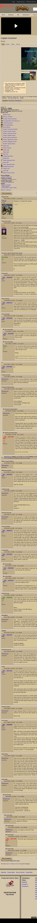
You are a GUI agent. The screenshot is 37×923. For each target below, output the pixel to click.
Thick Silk (5, 170)
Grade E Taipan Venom (9, 143)
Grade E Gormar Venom (9, 131)
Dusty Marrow (6, 127)
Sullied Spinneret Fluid (9, 160)
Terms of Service (20, 872)
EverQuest (11, 100)
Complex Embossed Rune (10, 118)
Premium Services (31, 1)
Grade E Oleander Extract (10, 141)
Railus (33, 71)
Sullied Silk (6, 158)
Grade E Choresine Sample (10, 129)
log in (7, 863)
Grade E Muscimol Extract (10, 137)
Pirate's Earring (7, 148)
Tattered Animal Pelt (8, 166)
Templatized (18, 100)
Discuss (18, 44)
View (3, 44)
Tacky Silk (6, 162)
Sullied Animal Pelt (8, 156)
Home (3, 14)
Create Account (21, 1)
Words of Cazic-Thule (8, 172)
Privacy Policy (11, 872)
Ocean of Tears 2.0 (7, 177)
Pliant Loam (6, 150)
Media (12, 44)
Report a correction (6, 190)
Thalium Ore (6, 168)
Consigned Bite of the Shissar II (11, 121)
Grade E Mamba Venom (9, 135)
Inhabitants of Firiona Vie (8, 179)
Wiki (18, 14)
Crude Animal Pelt (7, 123)
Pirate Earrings (5, 186)
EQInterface (26, 14)
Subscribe (3, 872)
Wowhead (24, 882)
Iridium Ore (6, 145)
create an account (15, 863)
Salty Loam (6, 152)
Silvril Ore (5, 154)
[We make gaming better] (5, 2)
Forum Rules (29, 872)
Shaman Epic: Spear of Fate (9, 187)
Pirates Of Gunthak (7, 182)
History (8, 44)
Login (13, 1)
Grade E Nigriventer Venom (10, 139)
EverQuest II (25, 886)
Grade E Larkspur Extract (9, 133)
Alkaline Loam (6, 114)
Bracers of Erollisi (7, 116)
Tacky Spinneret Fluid (8, 164)
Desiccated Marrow (8, 125)
